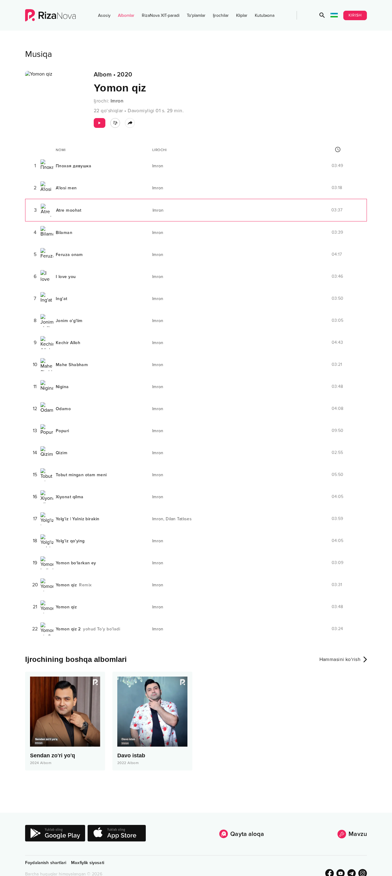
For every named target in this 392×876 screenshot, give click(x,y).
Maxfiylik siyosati (87, 862)
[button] (322, 15)
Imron (117, 101)
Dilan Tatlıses (179, 519)
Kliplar (241, 15)
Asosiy (104, 15)
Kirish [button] (355, 15)
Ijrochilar (221, 15)
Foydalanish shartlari (45, 862)
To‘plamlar (196, 15)
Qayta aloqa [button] (247, 834)
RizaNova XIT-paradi (160, 15)
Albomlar (126, 15)
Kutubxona (264, 15)
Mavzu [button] (358, 834)
